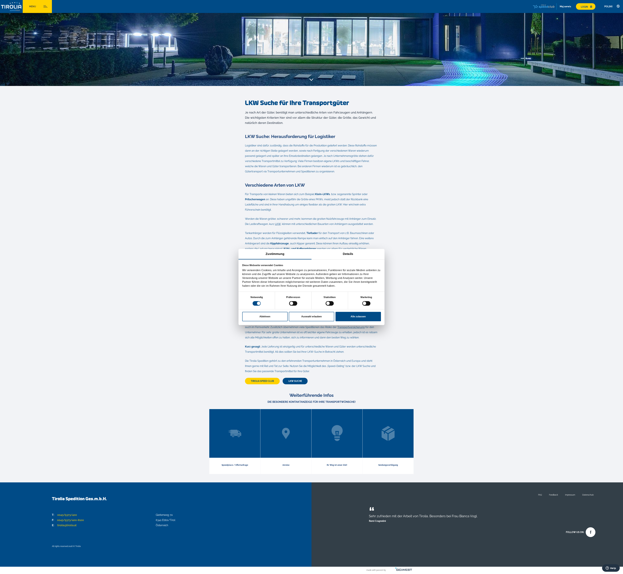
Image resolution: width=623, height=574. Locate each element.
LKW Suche (295, 381)
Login (584, 6)
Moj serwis (565, 6)
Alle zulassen (358, 316)
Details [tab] (348, 254)
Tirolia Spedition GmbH (11, 6)
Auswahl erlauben (311, 316)
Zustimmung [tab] (275, 254)
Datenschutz (588, 495)
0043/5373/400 (64, 514)
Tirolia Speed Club (262, 381)
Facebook (590, 531)
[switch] (293, 303)
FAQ (540, 495)
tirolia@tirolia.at (64, 525)
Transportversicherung (351, 327)
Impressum (570, 495)
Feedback (553, 495)
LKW (278, 224)
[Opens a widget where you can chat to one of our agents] (611, 568)
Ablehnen (264, 316)
